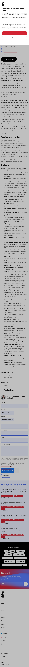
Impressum (4, 649)
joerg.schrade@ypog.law (10, 52)
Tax (2, 506)
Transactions (5, 495)
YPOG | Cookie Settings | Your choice (14, 19)
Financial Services (9, 561)
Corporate (8, 554)
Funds (12, 551)
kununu (5, 644)
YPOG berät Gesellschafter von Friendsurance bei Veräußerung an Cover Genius (13, 530)
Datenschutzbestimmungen (6, 466)
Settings (14, 37)
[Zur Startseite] (3, 594)
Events (3, 614)
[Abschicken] (26, 584)
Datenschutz (4, 653)
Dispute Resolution (18, 554)
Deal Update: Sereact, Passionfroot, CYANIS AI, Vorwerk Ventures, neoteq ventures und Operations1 (14, 491)
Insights (3, 617)
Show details (14, 41)
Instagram (5, 637)
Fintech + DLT (20, 561)
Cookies (3, 656)
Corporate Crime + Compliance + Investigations (14, 565)
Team (2, 610)
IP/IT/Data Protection (18, 506)
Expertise (3, 607)
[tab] (14, 390)
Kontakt (3, 627)
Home (2, 603)
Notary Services (7, 558)
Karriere (3, 624)
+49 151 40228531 (9, 49)
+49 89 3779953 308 (9, 46)
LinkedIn (6, 54)
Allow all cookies (14, 33)
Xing (4, 640)
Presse (11, 495)
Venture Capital (18, 495)
